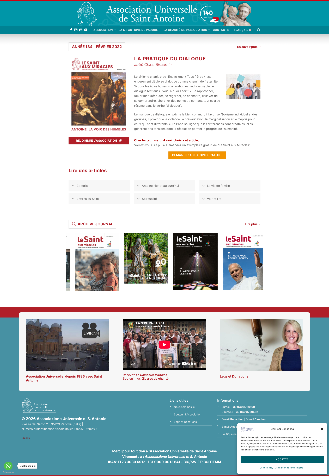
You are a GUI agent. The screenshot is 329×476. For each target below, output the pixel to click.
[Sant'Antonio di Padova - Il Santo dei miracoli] (164, 13)
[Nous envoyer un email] (80, 30)
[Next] (265, 257)
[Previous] (64, 257)
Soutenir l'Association (187, 414)
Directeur (260, 419)
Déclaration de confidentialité (289, 467)
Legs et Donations (185, 422)
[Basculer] (73, 186)
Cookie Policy (266, 467)
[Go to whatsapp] (8, 466)
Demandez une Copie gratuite (197, 155)
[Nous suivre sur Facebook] (71, 30)
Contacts (221, 30)
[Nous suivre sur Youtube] (85, 30)
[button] (322, 429)
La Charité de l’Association (185, 30)
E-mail (232, 419)
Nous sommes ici (184, 407)
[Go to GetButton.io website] (8, 472)
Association (103, 30)
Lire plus (251, 224)
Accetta (282, 459)
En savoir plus (247, 47)
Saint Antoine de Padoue (138, 30)
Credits (26, 437)
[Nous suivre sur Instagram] (75, 30)
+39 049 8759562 (246, 412)
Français (241, 30)
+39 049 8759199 (243, 407)
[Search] (258, 30)
